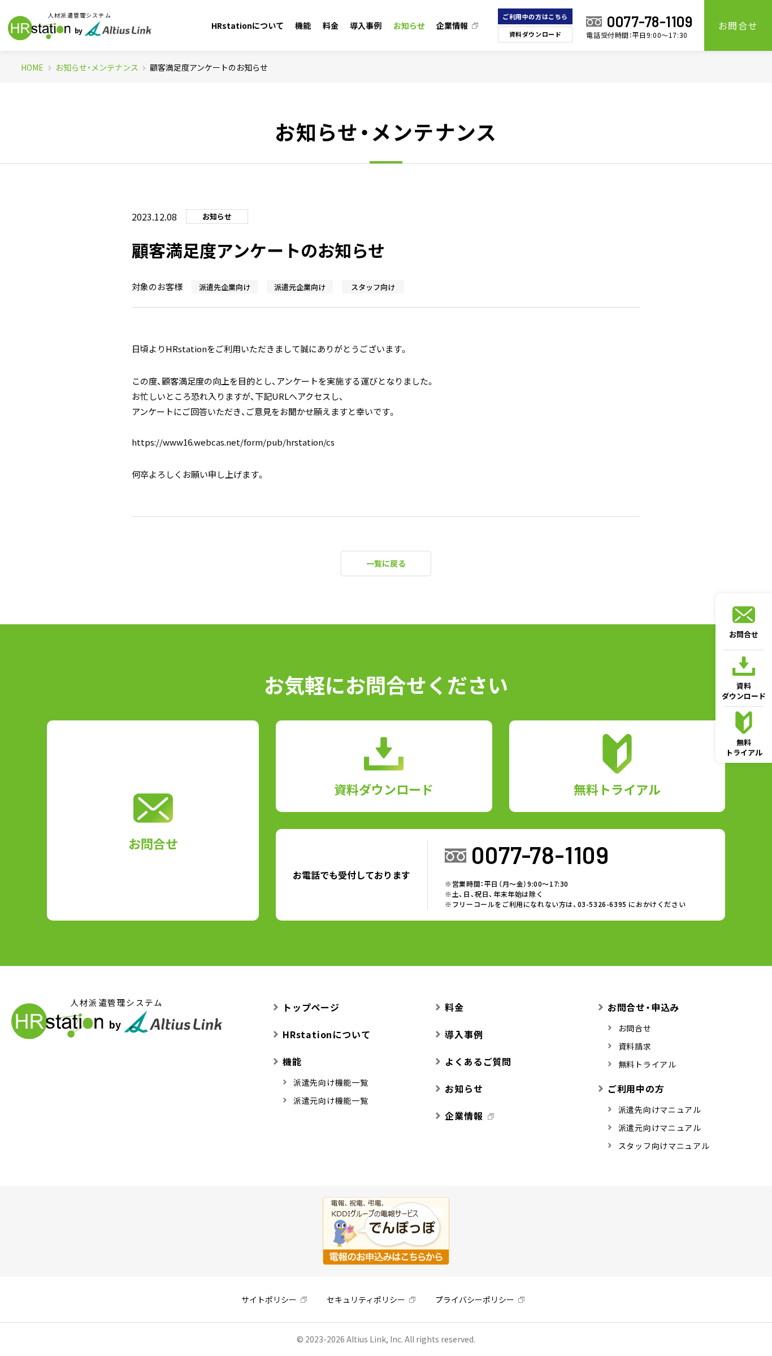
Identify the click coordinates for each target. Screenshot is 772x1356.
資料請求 (635, 1046)
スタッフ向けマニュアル (664, 1145)
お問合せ (738, 25)
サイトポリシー (269, 1299)
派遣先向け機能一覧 (330, 1082)
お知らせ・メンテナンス (96, 67)
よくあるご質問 (478, 1061)
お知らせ (409, 25)
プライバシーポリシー (474, 1299)
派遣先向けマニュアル (659, 1109)
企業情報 (452, 25)
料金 (331, 25)
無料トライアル (744, 747)
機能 (303, 25)
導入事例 (365, 25)
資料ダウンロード (535, 34)
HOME (32, 67)
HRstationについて (247, 25)
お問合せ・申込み (643, 1007)
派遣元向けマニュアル (659, 1127)
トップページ (311, 1007)
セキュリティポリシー (366, 1299)
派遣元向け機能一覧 (330, 1100)
